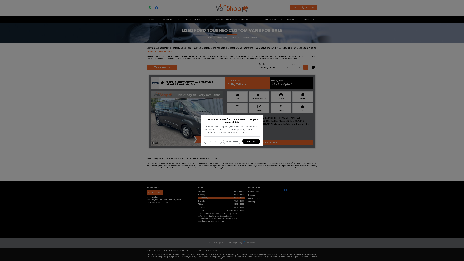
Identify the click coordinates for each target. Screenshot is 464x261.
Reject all (213, 141)
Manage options (232, 141)
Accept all (251, 141)
